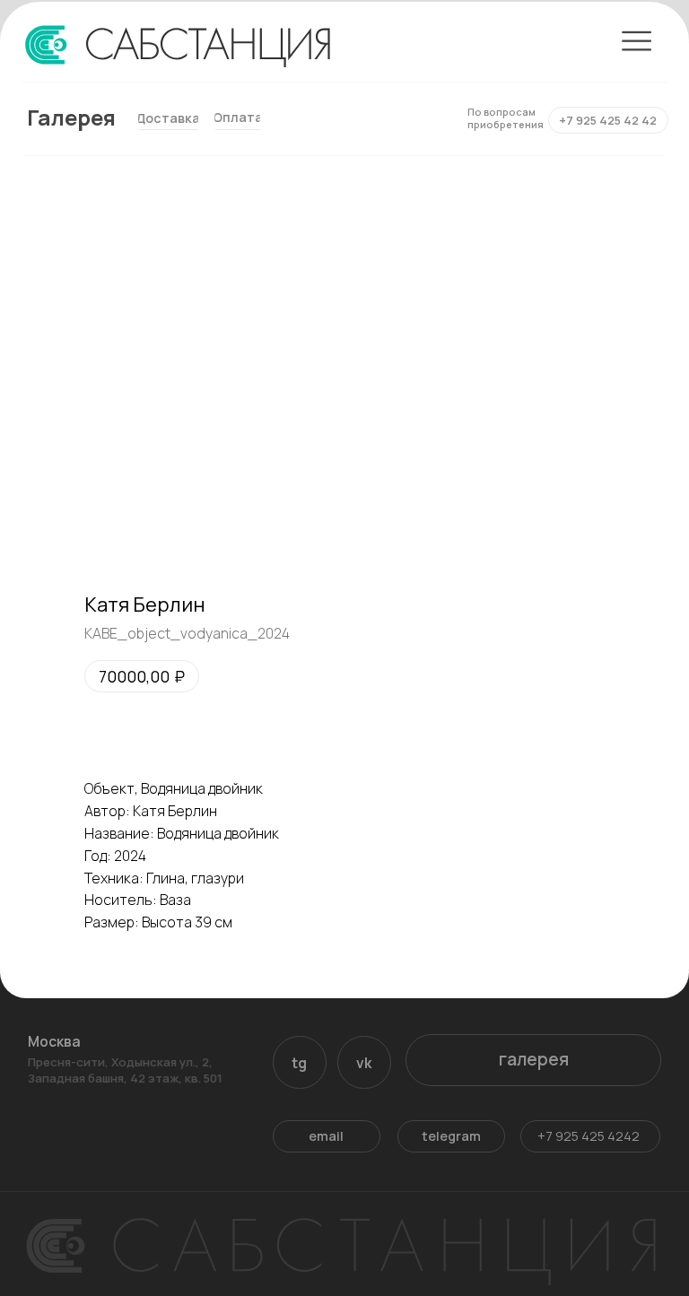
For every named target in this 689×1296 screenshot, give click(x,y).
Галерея (71, 117)
